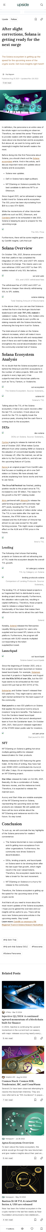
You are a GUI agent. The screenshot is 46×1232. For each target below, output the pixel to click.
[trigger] (41, 4)
